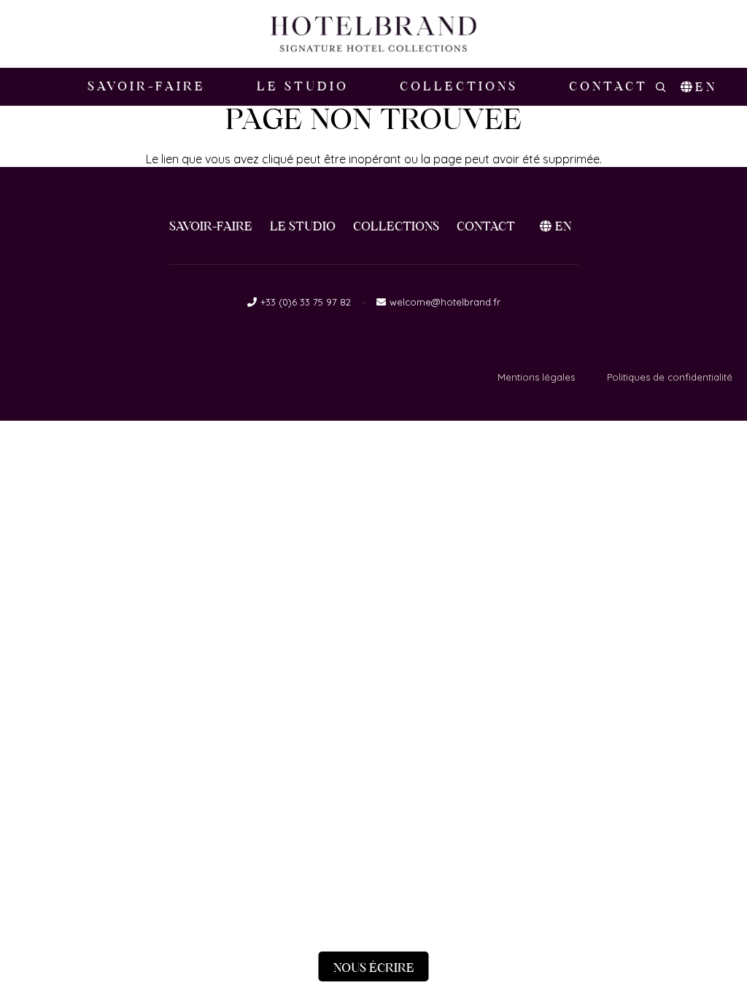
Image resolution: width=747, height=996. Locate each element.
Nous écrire (373, 968)
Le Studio (303, 226)
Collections (396, 226)
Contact (486, 226)
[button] (526, 87)
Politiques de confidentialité (669, 377)
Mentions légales (536, 377)
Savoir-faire (210, 226)
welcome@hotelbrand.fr (445, 302)
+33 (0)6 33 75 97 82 (305, 302)
